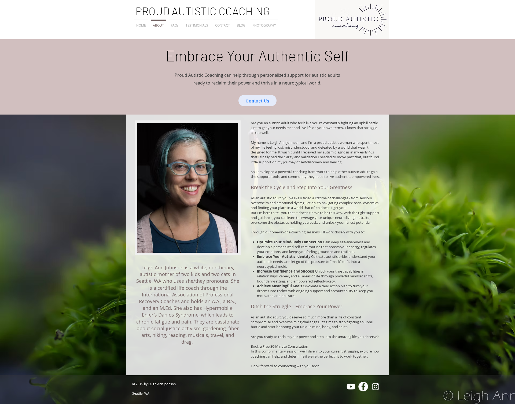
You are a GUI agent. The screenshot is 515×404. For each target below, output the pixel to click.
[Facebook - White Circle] (363, 386)
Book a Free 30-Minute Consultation (279, 346)
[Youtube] (351, 386)
